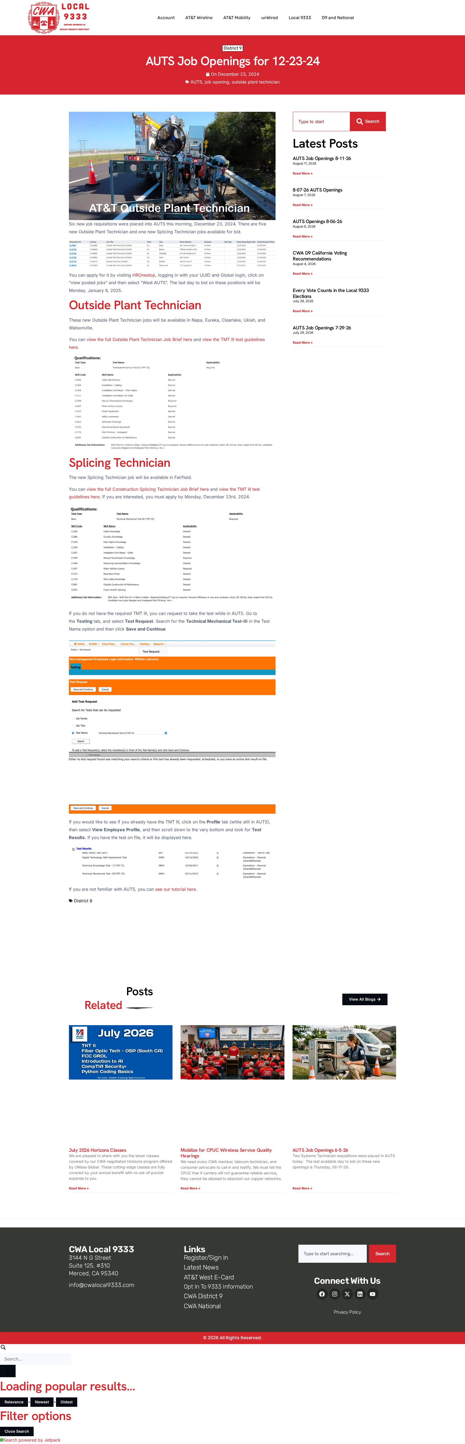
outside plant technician (256, 82)
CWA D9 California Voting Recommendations (320, 256)
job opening (217, 82)
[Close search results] (8, 1371)
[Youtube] (372, 1294)
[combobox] (321, 121)
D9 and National (338, 17)
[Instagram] (334, 1294)
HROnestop (143, 275)
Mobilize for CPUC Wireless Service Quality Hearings (226, 1153)
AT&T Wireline (199, 17)
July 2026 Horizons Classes (97, 1150)
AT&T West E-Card (209, 1277)
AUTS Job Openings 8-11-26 (322, 158)
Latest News (201, 1267)
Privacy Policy (347, 1312)
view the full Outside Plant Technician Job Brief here (139, 339)
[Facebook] (322, 1294)
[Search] (36, 1354)
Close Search (17, 1431)
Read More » (303, 173)
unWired (269, 17)
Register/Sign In (206, 1257)
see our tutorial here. (176, 889)
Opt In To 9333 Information (218, 1286)
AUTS (196, 82)
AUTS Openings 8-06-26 (317, 221)
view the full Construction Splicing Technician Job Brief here (148, 489)
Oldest (67, 1402)
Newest (42, 1402)
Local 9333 (300, 17)
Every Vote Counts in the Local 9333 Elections (331, 293)
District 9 (233, 48)
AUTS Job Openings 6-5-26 (320, 1150)
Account (166, 17)
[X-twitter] (347, 1294)
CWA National (202, 1306)
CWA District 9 (203, 1296)
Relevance (14, 1402)
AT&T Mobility (237, 17)
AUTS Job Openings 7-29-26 (322, 328)
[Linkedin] (360, 1294)
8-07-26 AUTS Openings (317, 190)
